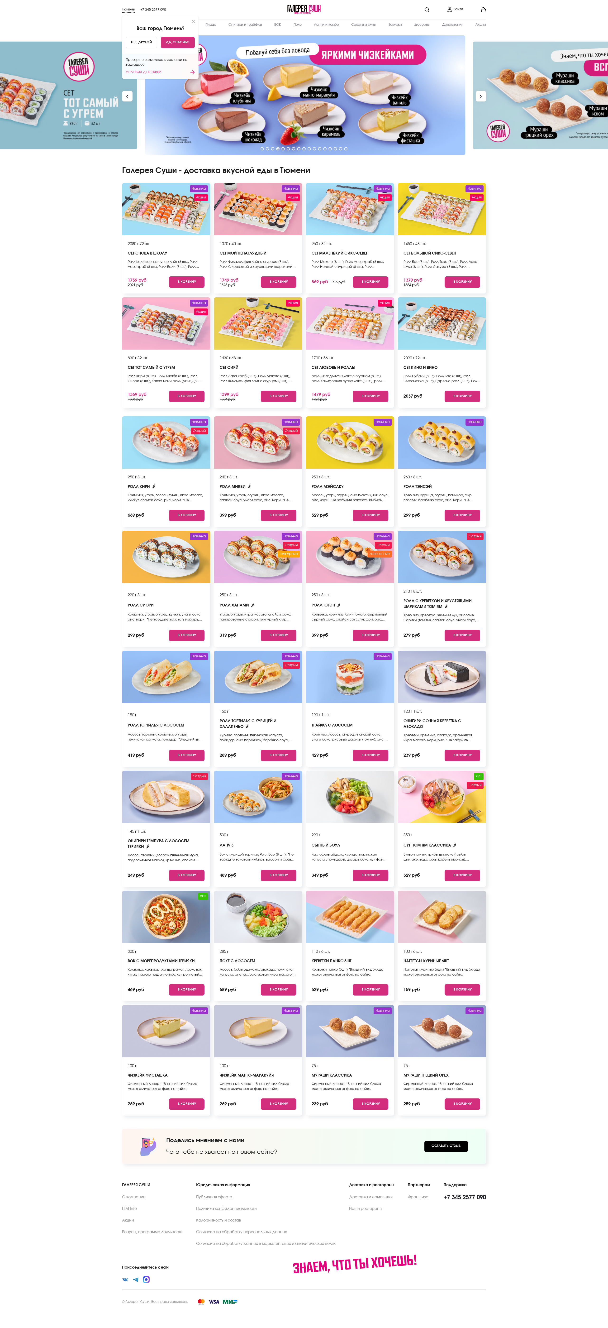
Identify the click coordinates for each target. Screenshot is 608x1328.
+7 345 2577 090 (153, 9)
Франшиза (418, 1197)
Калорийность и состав (218, 1220)
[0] (476, 9)
